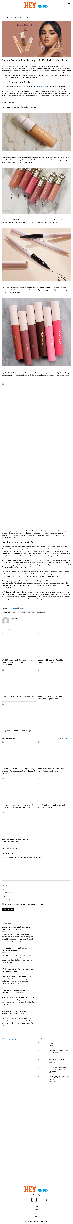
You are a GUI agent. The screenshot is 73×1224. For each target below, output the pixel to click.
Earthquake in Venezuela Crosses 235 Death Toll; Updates (16, 949)
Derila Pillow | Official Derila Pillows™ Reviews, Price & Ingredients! (57, 1069)
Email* (3, 889)
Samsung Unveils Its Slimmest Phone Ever (58, 1060)
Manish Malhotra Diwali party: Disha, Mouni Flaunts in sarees (52, 806)
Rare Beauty (31, 612)
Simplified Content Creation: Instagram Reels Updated (17, 731)
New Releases (21, 612)
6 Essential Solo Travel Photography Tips (18, 696)
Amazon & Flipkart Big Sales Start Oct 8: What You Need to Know (53, 661)
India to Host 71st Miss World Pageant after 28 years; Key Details (52, 769)
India (14, 612)
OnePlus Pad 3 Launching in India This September (58, 1051)
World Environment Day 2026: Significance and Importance (14, 1012)
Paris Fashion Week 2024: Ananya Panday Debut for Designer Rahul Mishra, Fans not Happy (18, 770)
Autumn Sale (6, 612)
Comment (4, 861)
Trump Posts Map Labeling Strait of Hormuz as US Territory (16, 928)
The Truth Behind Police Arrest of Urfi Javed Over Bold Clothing (16, 840)
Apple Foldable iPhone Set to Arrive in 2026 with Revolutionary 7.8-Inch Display (60, 1043)
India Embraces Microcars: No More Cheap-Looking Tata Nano (51, 697)
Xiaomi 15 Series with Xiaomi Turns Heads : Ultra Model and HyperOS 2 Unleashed (59, 1077)
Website (4, 896)
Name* (4, 883)
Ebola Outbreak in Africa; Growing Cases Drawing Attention (18, 970)
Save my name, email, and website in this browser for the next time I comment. (24, 904)
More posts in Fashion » (65, 738)
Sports (36, 1206)
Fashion (21, 608)
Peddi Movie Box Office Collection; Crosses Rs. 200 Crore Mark (15, 991)
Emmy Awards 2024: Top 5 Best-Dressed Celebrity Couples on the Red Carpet (17, 806)
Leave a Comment (7, 943)
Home (2, 18)
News (36, 1213)
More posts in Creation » (65, 629)
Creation (13, 608)
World (36, 1216)
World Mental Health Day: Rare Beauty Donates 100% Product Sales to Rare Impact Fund (17, 662)
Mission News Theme (30, 1221)
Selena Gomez (42, 87)
